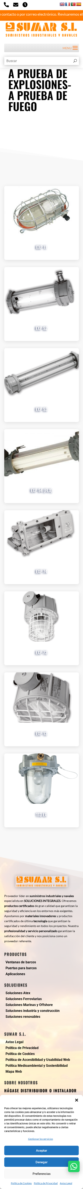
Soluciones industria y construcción (33, 1011)
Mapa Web (14, 1072)
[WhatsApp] (74, 1166)
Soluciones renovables (23, 1017)
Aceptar (41, 1150)
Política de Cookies (21, 1183)
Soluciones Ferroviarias (24, 999)
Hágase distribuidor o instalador (40, 1090)
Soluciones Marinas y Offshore (29, 1005)
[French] (67, 4)
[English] (62, 4)
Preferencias (42, 1174)
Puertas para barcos (21, 968)
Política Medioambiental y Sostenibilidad (37, 1066)
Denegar (41, 1162)
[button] (76, 1100)
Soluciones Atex (18, 993)
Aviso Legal (66, 1183)
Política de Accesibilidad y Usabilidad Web (38, 1060)
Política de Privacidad (46, 1183)
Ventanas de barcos (21, 962)
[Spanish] (78, 4)
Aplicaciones (15, 974)
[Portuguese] (73, 4)
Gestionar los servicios (40, 1138)
